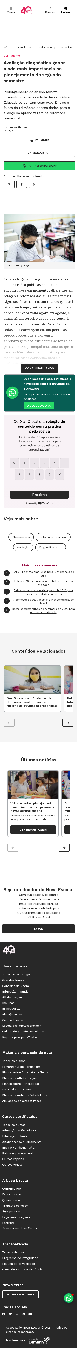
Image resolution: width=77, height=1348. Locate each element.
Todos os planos (13, 1061)
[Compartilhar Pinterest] (34, 184)
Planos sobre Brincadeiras (21, 1084)
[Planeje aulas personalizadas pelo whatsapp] (69, 1298)
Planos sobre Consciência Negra (25, 1072)
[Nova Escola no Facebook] (3, 1314)
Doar (38, 929)
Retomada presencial (53, 536)
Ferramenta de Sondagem (21, 1066)
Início (7, 47)
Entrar (65, 12)
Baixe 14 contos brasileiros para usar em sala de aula (40, 573)
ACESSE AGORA (39, 405)
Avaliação (23, 547)
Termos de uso (13, 1252)
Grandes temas (13, 980)
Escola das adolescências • (21, 1025)
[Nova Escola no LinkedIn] (23, 1314)
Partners (8, 1222)
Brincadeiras (11, 1008)
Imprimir (42, 140)
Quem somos (11, 1200)
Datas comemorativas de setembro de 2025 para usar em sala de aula (40, 610)
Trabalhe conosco (15, 1205)
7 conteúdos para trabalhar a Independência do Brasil (40, 601)
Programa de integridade (20, 1258)
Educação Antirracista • (19, 1130)
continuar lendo (39, 368)
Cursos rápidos (13, 1159)
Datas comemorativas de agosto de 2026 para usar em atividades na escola (39, 592)
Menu (11, 12)
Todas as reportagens (17, 974)
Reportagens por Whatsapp (21, 1037)
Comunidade (11, 1188)
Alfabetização (12, 997)
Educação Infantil (15, 991)
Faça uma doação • (16, 1217)
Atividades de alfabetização (21, 1101)
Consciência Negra (15, 986)
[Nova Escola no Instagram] (17, 1314)
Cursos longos (12, 1164)
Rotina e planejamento (18, 1153)
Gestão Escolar (13, 1020)
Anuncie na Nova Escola (19, 1228)
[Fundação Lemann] (39, 1340)
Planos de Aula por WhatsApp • (24, 1095)
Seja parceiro (11, 1211)
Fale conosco (11, 1194)
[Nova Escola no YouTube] (30, 1314)
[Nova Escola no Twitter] (10, 1314)
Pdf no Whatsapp (42, 166)
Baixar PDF (41, 152)
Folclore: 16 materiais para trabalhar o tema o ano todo (39, 583)
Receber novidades (20, 1294)
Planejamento (21, 536)
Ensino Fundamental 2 (18, 1147)
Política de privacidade (18, 1264)
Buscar (50, 12)
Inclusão (8, 1003)
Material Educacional (17, 1089)
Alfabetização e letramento (21, 1142)
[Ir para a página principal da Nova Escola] (26, 10)
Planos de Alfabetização (19, 1078)
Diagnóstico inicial (50, 547)
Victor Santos (18, 126)
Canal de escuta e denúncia (22, 1269)
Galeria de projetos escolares (23, 1031)
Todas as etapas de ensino (55, 47)
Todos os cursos (13, 1125)
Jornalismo (24, 47)
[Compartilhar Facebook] (21, 184)
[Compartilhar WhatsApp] (9, 184)
